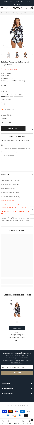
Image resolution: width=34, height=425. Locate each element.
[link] (17, 282)
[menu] (2, 8)
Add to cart (13, 128)
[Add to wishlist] (28, 128)
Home (2, 13)
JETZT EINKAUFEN (17, 4)
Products (8, 13)
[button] (27, 46)
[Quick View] (11, 300)
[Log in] (27, 8)
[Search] (7, 8)
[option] (17, 31)
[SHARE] (31, 128)
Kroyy (9, 73)
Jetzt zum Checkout (17, 136)
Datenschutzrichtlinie (16, 363)
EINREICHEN (17, 373)
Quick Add (17, 328)
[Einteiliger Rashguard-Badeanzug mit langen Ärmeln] (17, 309)
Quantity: (4, 118)
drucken (17, 344)
